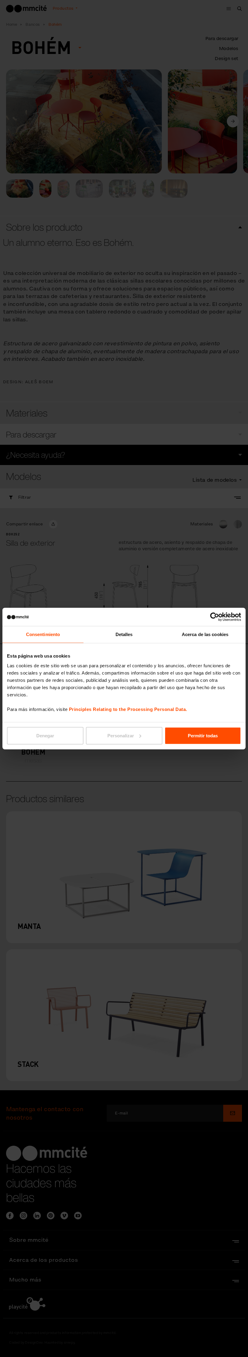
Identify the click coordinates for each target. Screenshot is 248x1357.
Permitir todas (203, 735)
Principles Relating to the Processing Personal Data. (128, 709)
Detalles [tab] (124, 634)
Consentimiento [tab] (43, 634)
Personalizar (120, 735)
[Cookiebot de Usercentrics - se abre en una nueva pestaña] (214, 617)
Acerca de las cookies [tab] (205, 634)
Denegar (45, 735)
